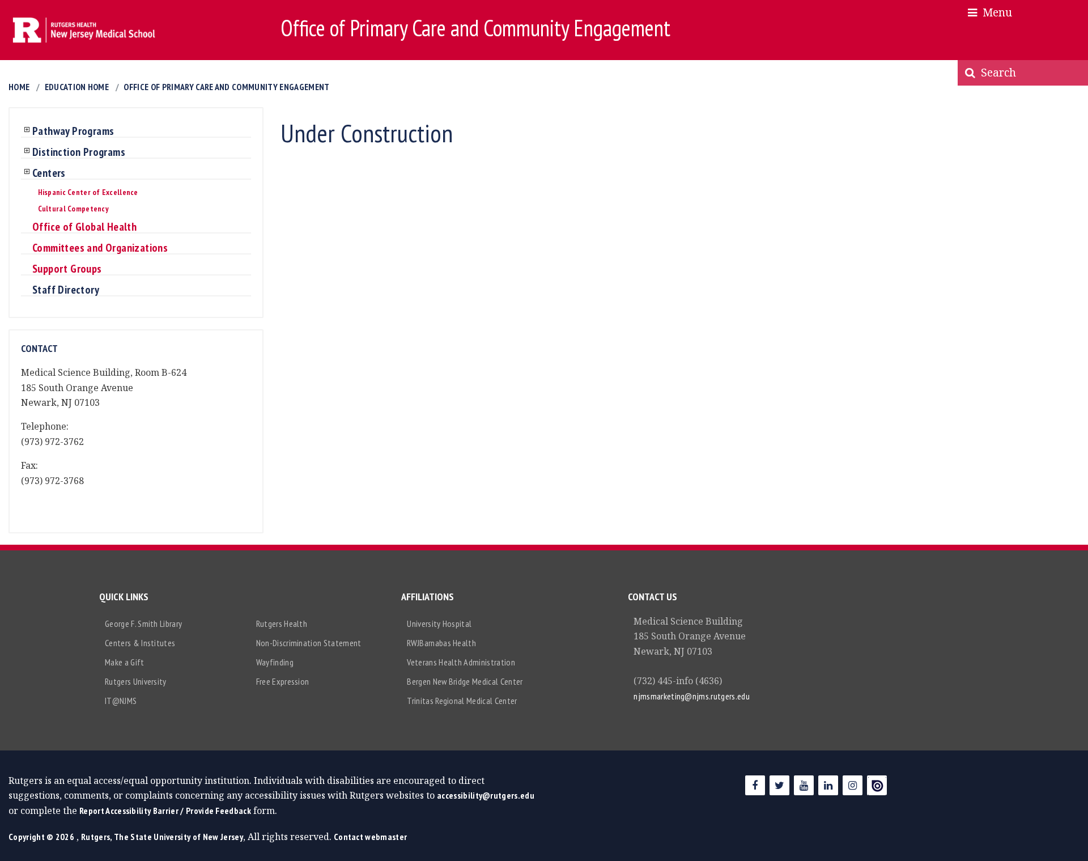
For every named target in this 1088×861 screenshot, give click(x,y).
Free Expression (282, 681)
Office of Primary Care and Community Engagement (226, 86)
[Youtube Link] (804, 785)
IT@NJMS (121, 700)
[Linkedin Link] (828, 785)
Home (18, 86)
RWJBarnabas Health (441, 642)
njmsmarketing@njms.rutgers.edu (692, 696)
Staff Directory (65, 290)
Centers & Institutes (140, 642)
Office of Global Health (84, 227)
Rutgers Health (281, 623)
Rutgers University (136, 681)
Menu (994, 12)
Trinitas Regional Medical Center (462, 700)
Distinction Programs (78, 152)
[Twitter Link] (779, 785)
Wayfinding (275, 662)
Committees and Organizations (100, 248)
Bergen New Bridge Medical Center (464, 681)
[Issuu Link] (877, 785)
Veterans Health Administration (461, 662)
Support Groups (67, 269)
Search (995, 72)
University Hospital (439, 623)
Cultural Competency (73, 209)
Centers (49, 173)
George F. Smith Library (143, 623)
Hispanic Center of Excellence (88, 192)
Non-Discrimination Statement (309, 642)
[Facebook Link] (755, 785)
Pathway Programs (73, 131)
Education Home (77, 86)
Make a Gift (124, 662)
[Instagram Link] (852, 785)
